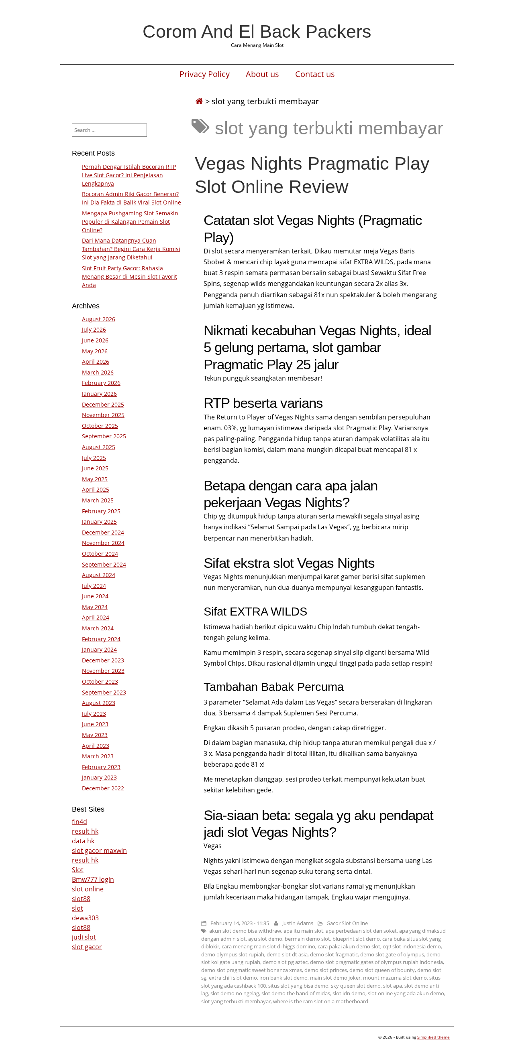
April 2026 (95, 361)
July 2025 (94, 458)
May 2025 (95, 479)
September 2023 (104, 692)
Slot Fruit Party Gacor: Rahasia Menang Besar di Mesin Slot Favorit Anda (129, 276)
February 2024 (101, 639)
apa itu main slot (303, 930)
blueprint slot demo (356, 938)
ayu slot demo (265, 938)
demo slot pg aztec (285, 962)
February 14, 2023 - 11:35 (239, 923)
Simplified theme (433, 1037)
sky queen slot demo (356, 985)
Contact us (315, 74)
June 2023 (95, 724)
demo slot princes (325, 970)
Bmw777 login (93, 879)
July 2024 (94, 585)
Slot (78, 869)
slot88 (81, 898)
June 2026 (95, 340)
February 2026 (101, 383)
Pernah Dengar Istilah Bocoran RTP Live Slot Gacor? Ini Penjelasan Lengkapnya (129, 175)
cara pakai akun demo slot (349, 946)
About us (262, 74)
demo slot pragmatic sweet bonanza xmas (251, 970)
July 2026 (94, 329)
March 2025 (98, 500)
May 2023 (95, 735)
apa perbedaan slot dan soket (361, 930)
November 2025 (103, 415)
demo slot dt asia (287, 954)
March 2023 (98, 756)
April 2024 (95, 617)
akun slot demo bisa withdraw (245, 930)
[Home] (199, 101)
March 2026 (98, 372)
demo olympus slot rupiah (232, 954)
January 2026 (99, 393)
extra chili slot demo (233, 977)
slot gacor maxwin (99, 850)
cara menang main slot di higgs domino (268, 946)
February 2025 (101, 511)
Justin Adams (297, 923)
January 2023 (99, 777)
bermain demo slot (307, 938)
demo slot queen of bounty (382, 970)
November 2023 (103, 670)
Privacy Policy (204, 74)
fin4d (79, 821)
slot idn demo (348, 993)
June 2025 (95, 468)
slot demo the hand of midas (295, 993)
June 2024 (95, 596)
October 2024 (100, 553)
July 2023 (94, 713)
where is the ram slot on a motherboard (320, 1001)
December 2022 (103, 788)
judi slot (84, 937)
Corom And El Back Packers (257, 31)
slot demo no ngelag (234, 993)
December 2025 (103, 404)
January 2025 (99, 521)
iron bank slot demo (283, 977)
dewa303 (85, 917)
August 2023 (98, 703)
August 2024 (98, 575)
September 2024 (104, 564)
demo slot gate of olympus (392, 954)
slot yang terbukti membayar (236, 1001)
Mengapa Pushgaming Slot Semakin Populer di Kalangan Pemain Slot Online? (130, 221)
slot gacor (87, 946)
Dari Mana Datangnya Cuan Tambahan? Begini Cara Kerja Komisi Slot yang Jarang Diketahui (131, 249)
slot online (88, 889)
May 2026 (95, 351)
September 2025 (104, 436)
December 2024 (103, 532)
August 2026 (98, 319)
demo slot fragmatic (334, 954)
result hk (85, 831)
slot (77, 908)
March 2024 (98, 628)
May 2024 (95, 607)
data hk (83, 840)
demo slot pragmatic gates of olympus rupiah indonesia (376, 962)
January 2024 (99, 649)
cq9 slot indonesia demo (412, 946)
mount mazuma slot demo (395, 977)
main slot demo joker (335, 977)
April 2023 (95, 745)
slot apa (392, 985)
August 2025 (98, 447)
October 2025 (100, 425)
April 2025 (95, 489)
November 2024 (103, 543)
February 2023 (101, 767)
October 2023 (100, 681)
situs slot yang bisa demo (298, 985)
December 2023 (103, 660)
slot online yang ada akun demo (406, 993)
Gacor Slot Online (347, 923)
